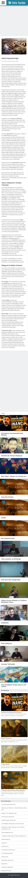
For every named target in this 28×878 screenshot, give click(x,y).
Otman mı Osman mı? (6, 738)
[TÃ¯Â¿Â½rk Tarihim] (15, 2)
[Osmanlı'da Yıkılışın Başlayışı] (14, 445)
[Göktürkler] (14, 612)
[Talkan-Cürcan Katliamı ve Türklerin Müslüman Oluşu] (14, 590)
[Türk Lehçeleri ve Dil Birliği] (14, 548)
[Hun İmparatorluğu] (14, 528)
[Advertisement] (14, 20)
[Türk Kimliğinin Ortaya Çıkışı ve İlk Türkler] (14, 674)
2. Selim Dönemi (5, 764)
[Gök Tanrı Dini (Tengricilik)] (14, 569)
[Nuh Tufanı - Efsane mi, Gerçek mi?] (14, 466)
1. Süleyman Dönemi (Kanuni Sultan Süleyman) (13, 790)
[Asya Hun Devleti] (14, 486)
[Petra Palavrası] (14, 633)
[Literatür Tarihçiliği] (14, 653)
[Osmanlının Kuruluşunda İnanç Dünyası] (14, 423)
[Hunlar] (14, 507)
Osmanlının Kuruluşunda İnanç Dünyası (11, 712)
